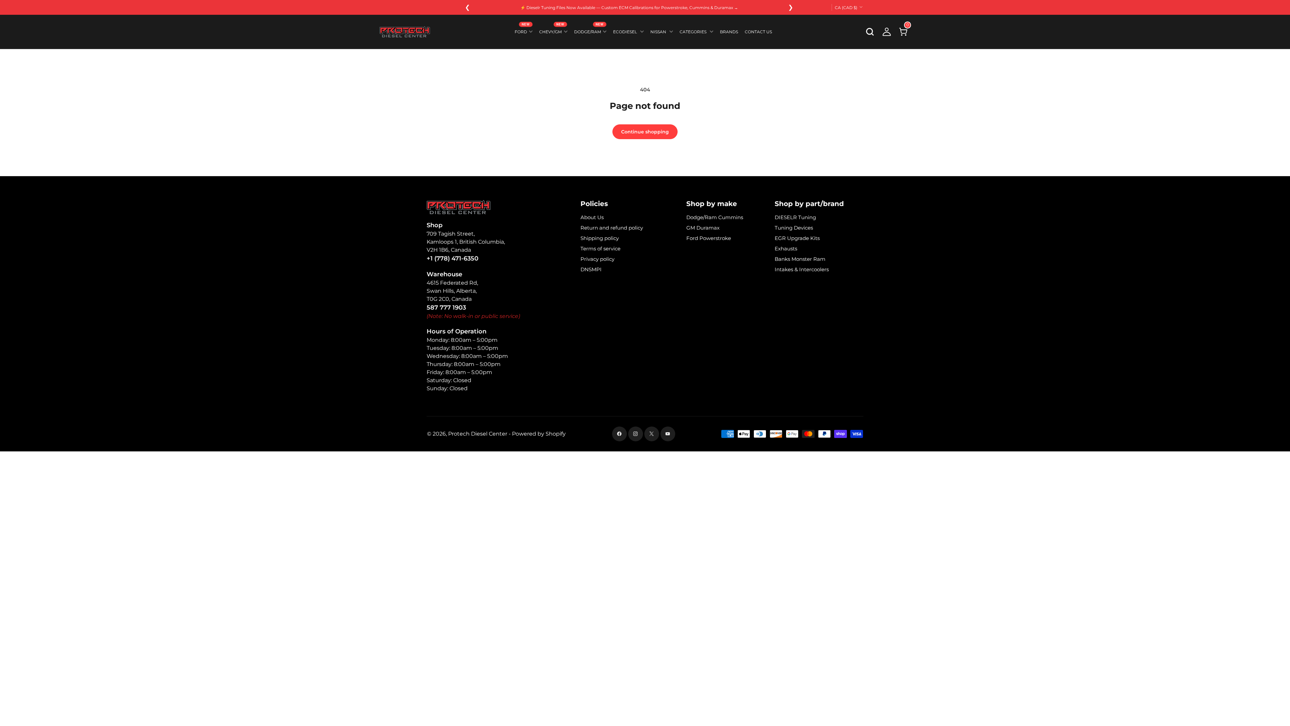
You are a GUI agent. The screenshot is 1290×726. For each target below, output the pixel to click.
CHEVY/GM (552, 30)
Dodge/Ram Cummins (714, 217)
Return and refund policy (611, 228)
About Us (592, 217)
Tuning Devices (794, 228)
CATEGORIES (693, 31)
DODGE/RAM (589, 30)
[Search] (870, 32)
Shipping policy (599, 238)
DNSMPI (591, 269)
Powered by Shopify (539, 434)
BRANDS (729, 31)
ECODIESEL (625, 31)
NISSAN (658, 31)
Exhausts (786, 248)
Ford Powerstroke (708, 238)
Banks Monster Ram (800, 259)
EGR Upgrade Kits (797, 238)
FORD (522, 30)
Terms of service (600, 248)
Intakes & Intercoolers (802, 269)
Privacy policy (597, 259)
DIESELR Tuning (795, 217)
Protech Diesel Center (477, 434)
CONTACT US (758, 31)
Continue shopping (645, 132)
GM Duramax (703, 228)
